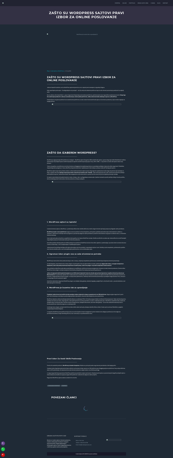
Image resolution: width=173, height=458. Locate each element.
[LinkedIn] (55, 389)
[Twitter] (49, 389)
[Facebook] (47, 389)
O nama (153, 3)
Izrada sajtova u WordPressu (57, 71)
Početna (117, 3)
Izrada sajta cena (143, 3)
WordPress (64, 385)
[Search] (170, 3)
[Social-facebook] (74, 447)
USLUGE (124, 3)
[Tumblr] (53, 389)
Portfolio (132, 3)
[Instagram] (78, 447)
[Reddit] (57, 389)
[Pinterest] (51, 389)
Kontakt (165, 3)
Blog (158, 3)
